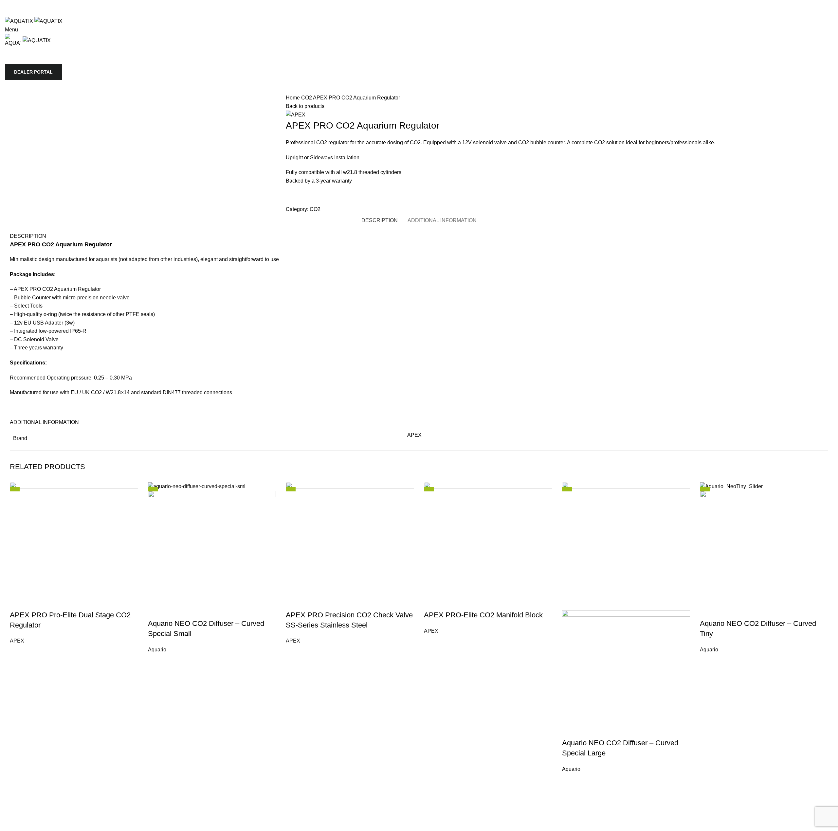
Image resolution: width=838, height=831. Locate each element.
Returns (437, 810)
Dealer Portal (33, 72)
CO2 (307, 97)
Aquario (157, 649)
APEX (414, 435)
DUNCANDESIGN (114, 826)
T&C (455, 810)
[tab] (379, 220)
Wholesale (411, 810)
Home (293, 97)
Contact (386, 810)
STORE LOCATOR (310, 198)
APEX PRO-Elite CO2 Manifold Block (483, 615)
